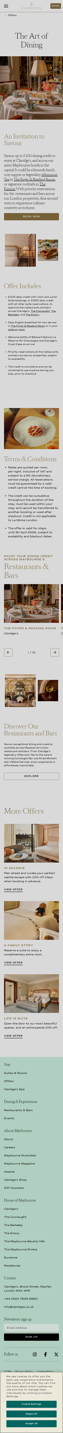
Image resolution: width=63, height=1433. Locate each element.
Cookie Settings (31, 1404)
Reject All (31, 1414)
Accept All (31, 1423)
